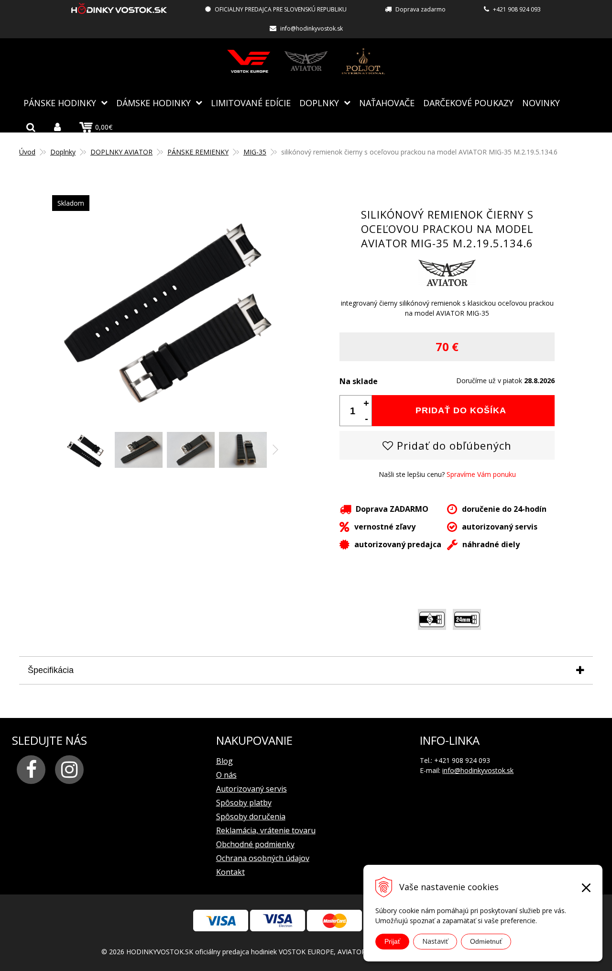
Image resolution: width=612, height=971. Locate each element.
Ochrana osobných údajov (262, 858)
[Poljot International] (363, 61)
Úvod (27, 151)
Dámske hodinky (153, 103)
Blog (224, 761)
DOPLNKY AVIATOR (121, 151)
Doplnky (319, 103)
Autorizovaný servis (251, 788)
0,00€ (103, 127)
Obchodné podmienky (255, 844)
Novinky (541, 103)
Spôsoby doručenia (250, 816)
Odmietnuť (486, 941)
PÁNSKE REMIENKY (198, 151)
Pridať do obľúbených (452, 445)
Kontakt (230, 872)
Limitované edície (251, 103)
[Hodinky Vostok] (248, 61)
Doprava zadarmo (420, 9)
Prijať (392, 941)
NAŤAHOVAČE (387, 103)
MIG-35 (254, 151)
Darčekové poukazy (468, 103)
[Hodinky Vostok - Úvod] (119, 10)
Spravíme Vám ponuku (481, 474)
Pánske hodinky (59, 103)
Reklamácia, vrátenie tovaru (266, 830)
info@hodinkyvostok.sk (311, 28)
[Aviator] (306, 61)
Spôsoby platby (244, 802)
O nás (226, 775)
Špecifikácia (51, 670)
